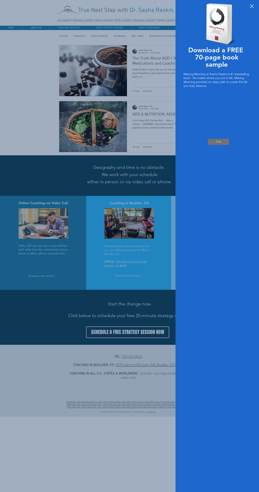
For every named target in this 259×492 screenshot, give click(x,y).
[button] (252, 6)
